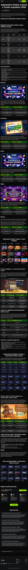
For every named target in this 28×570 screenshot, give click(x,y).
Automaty (23, 243)
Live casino (10, 243)
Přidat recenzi (23, 490)
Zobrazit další (14, 504)
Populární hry (3, 243)
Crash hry (16, 243)
